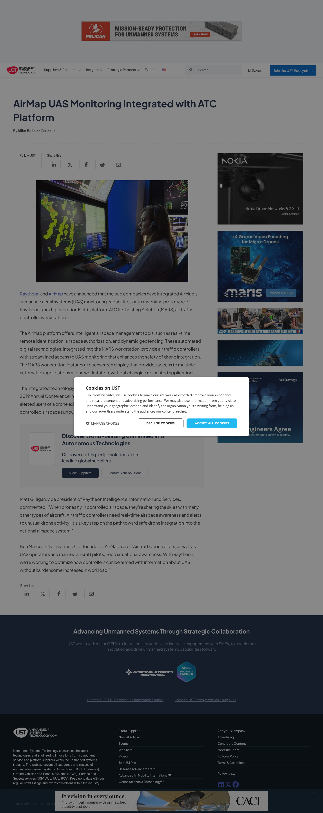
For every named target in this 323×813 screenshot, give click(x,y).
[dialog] (161, 406)
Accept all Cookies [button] (212, 423)
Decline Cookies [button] (160, 423)
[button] (102, 423)
